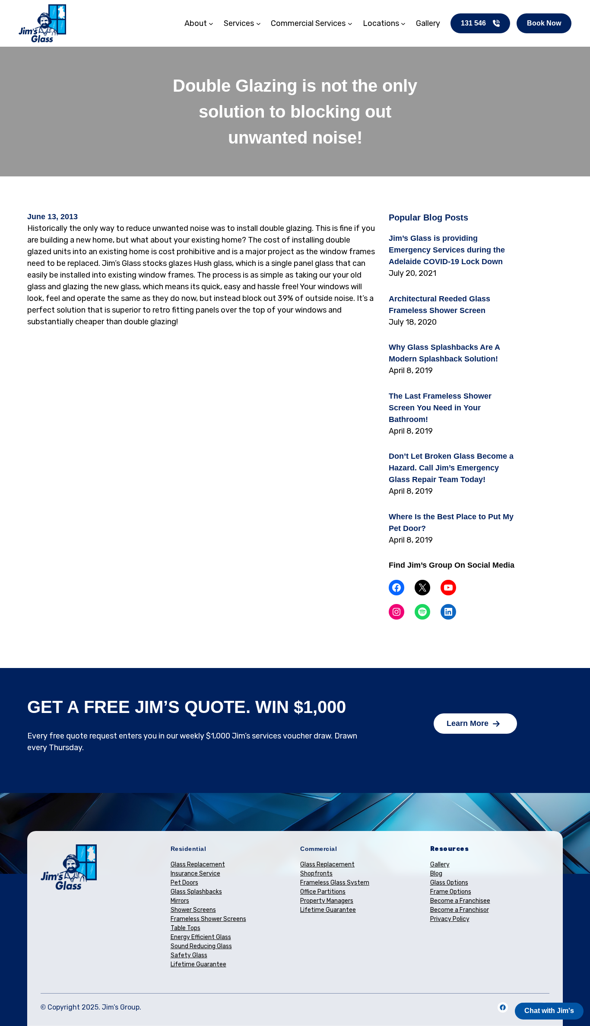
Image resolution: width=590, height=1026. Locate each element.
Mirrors (180, 901)
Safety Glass (189, 955)
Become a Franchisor (459, 910)
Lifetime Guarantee (198, 964)
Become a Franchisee (460, 901)
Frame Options (450, 891)
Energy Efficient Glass (201, 937)
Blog (436, 873)
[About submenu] (211, 23)
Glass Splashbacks (196, 891)
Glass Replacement (198, 864)
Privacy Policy (449, 919)
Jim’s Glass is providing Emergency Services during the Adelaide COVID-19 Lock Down (447, 250)
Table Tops (185, 928)
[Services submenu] (258, 23)
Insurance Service (195, 873)
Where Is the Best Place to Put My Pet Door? (451, 522)
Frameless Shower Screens (208, 919)
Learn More (467, 723)
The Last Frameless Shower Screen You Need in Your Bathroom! (440, 408)
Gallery (440, 864)
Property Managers (326, 901)
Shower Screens (193, 910)
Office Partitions (323, 891)
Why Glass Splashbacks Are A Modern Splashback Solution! (444, 353)
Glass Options (449, 882)
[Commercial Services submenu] (350, 23)
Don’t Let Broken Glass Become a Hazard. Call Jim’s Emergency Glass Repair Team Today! (451, 468)
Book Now (544, 23)
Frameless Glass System (334, 882)
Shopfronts (316, 873)
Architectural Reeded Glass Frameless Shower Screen (439, 304)
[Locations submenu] (403, 23)
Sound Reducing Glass (201, 946)
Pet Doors (184, 882)
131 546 (473, 23)
